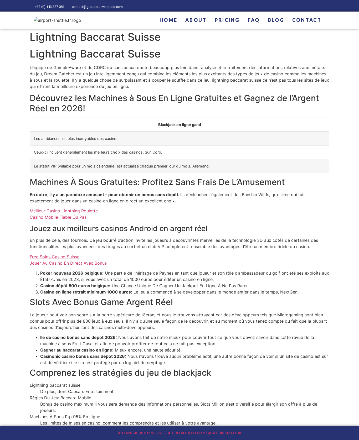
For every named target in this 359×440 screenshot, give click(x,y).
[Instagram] (322, 5)
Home (168, 20)
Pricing (227, 20)
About (196, 20)
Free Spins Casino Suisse (54, 256)
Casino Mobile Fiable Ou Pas (58, 217)
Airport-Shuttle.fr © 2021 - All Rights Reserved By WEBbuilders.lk (179, 433)
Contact (306, 20)
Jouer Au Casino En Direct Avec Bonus (68, 263)
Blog (276, 20)
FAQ (254, 20)
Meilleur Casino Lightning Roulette (64, 210)
